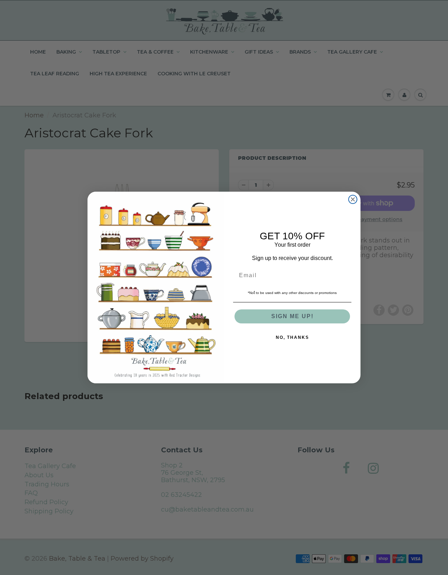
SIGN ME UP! (292, 316)
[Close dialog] (353, 199)
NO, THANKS (292, 337)
